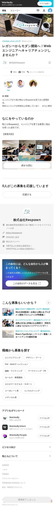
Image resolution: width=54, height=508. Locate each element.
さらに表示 (47, 105)
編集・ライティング (13, 370)
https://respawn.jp (14, 232)
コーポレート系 (12, 390)
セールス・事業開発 (13, 377)
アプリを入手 (45, 418)
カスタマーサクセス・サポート (18, 384)
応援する (27, 194)
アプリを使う (45, 3)
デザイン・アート (34, 357)
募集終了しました (27, 499)
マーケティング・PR (37, 370)
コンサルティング (32, 390)
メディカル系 (11, 397)
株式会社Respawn (27, 220)
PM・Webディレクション (16, 364)
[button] (28, 410)
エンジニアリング (12, 357)
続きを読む (27, 165)
